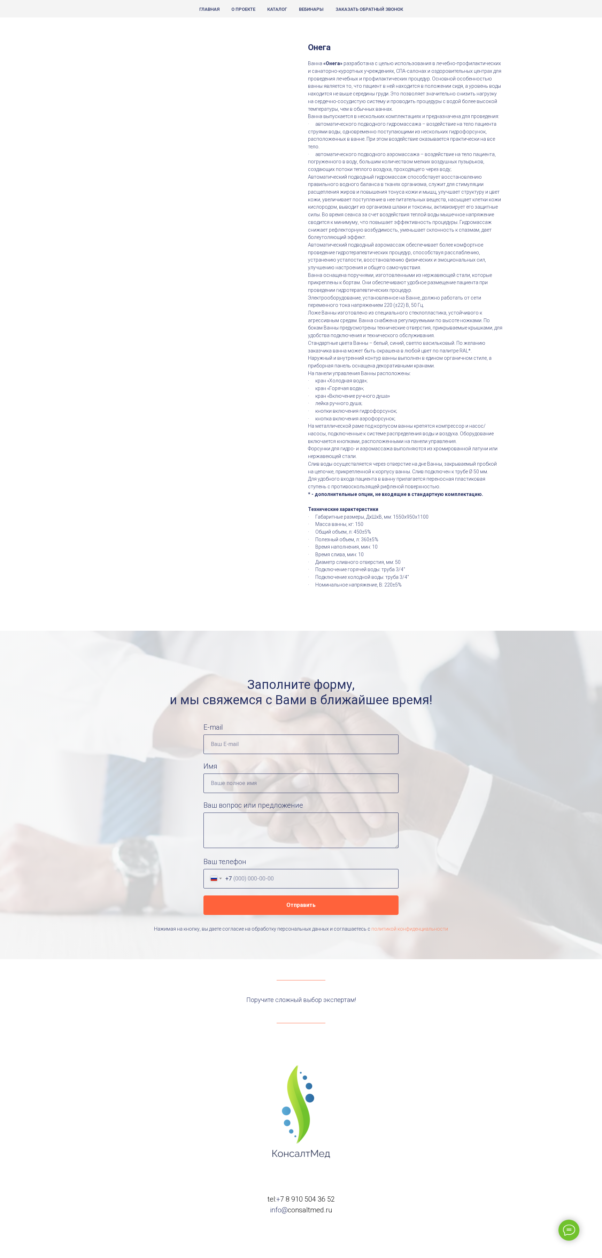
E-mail (213, 727)
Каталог (277, 9)
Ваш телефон (224, 861)
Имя (210, 766)
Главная (209, 9)
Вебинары (311, 9)
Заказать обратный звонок (369, 9)
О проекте (243, 9)
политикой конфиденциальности (409, 929)
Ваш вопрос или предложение (253, 805)
